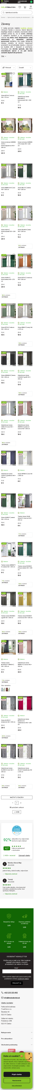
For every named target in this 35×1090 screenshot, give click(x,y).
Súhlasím (17, 1074)
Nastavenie (16, 1081)
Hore (17, 812)
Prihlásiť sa (16, 983)
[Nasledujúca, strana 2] (17, 803)
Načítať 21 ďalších (17, 797)
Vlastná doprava (5, 1)
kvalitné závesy (26, 28)
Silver (3, 689)
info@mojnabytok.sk (12, 998)
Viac (2, 56)
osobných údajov (23, 979)
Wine (8, 689)
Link (8, 925)
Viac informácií (17, 1085)
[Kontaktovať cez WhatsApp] (31, 1)
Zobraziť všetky (24, 855)
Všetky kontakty (7, 1003)
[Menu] (30, 7)
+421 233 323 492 (22, 1)
